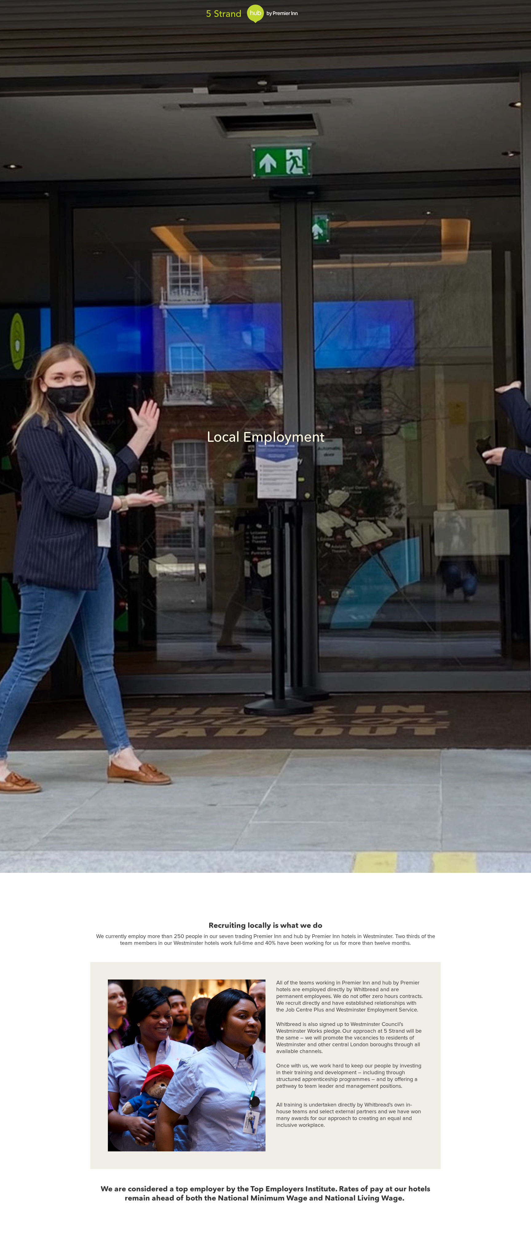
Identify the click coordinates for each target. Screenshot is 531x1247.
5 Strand (224, 13)
